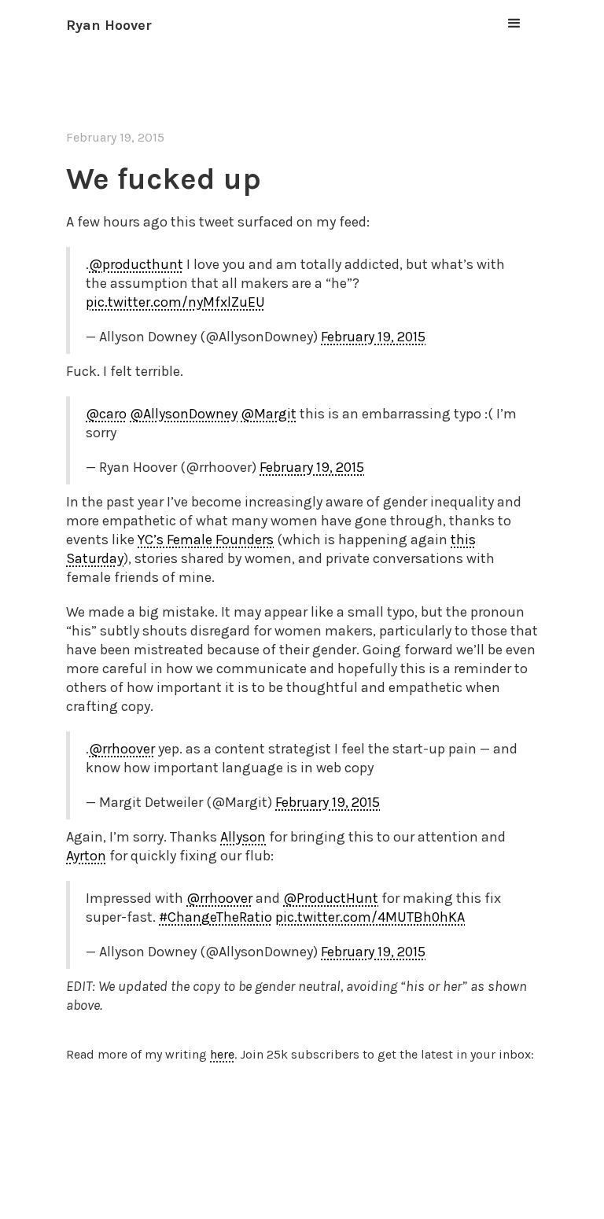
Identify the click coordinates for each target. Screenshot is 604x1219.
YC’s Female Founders (206, 539)
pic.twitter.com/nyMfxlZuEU (175, 302)
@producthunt (136, 264)
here (222, 1054)
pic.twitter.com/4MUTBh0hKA (370, 917)
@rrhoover (122, 748)
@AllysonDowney (184, 413)
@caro (106, 413)
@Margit (268, 413)
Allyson (243, 836)
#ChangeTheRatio (215, 917)
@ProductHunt (330, 898)
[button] (514, 23)
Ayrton (86, 855)
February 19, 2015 (373, 336)
